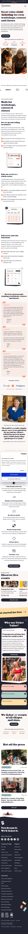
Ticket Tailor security (6, 871)
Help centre (17, 855)
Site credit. (18, 920)
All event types (4, 886)
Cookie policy (4, 863)
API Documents (18, 865)
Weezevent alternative (6, 899)
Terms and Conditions (5, 926)
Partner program (19, 857)
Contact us (17, 847)
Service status (18, 871)
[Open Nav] (25, 6)
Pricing (16, 852)
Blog (16, 868)
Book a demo (18, 849)
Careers (3, 849)
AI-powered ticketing (6, 910)
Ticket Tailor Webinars (6, 878)
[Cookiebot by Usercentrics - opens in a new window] (21, 454)
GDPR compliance (5, 868)
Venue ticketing (5, 902)
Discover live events (6, 888)
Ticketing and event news (6, 882)
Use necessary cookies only (14, 478)
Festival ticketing (5, 907)
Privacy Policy (13, 926)
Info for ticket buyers (6, 865)
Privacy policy (4, 857)
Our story (3, 847)
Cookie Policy (19, 926)
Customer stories (6, 767)
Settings (22, 470)
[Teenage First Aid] (9, 584)
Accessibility (17, 860)
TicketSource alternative (7, 896)
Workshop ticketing (6, 904)
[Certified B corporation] (2, 915)
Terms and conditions (6, 855)
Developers (17, 863)
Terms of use (4, 852)
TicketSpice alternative (6, 894)
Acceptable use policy (6, 860)
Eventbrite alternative (6, 891)
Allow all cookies (14, 474)
